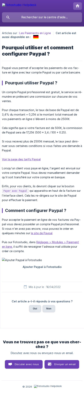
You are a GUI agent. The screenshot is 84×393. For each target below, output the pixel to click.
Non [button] (48, 308)
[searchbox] (42, 17)
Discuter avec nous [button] (27, 364)
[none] (19, 5)
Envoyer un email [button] (65, 364)
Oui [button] (35, 308)
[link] (35, 37)
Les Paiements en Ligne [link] (35, 33)
